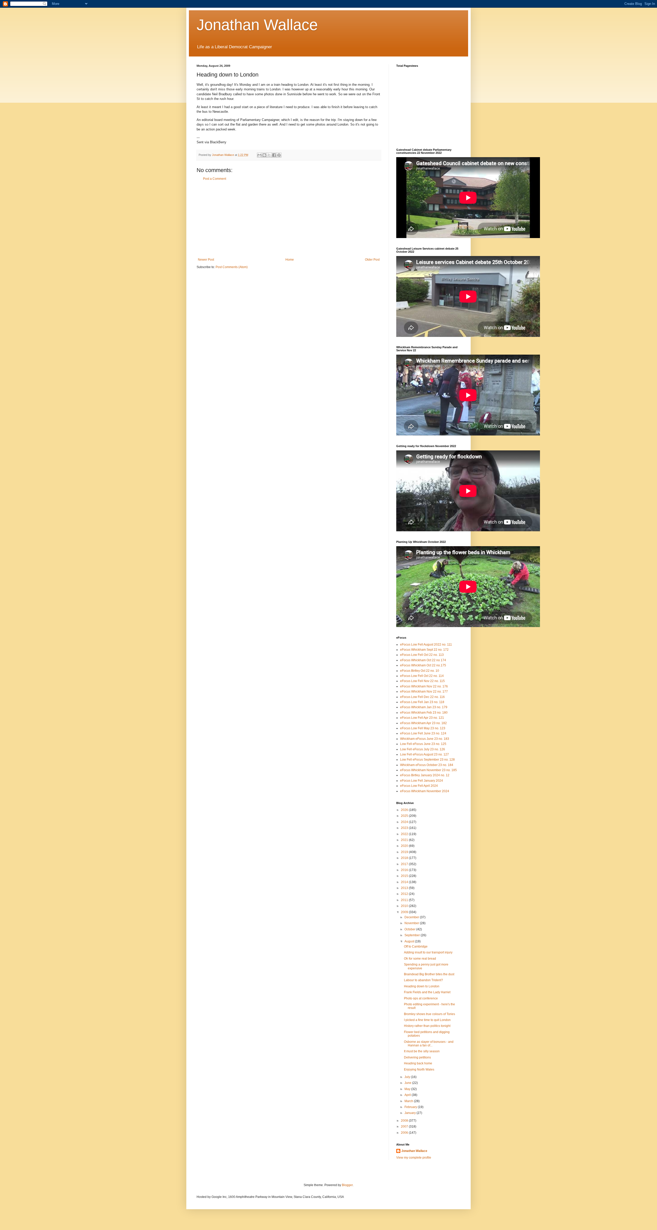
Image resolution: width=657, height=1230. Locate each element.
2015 (405, 876)
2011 (405, 900)
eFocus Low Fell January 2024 (421, 780)
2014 (405, 882)
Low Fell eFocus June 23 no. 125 (423, 744)
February (411, 1107)
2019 (405, 852)
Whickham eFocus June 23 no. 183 (424, 739)
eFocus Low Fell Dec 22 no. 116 (422, 697)
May (407, 1089)
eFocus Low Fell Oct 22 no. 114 (422, 676)
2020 (405, 846)
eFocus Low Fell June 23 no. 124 (423, 733)
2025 (405, 816)
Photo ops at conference (421, 998)
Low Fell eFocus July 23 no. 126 (422, 749)
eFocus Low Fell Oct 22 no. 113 (422, 655)
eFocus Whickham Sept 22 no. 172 (424, 649)
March (409, 1101)
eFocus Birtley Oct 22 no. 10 (419, 671)
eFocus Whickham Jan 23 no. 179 (423, 707)
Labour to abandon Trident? (423, 980)
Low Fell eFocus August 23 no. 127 (424, 754)
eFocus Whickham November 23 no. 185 (428, 770)
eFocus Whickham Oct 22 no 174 (423, 660)
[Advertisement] (288, 219)
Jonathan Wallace (257, 24)
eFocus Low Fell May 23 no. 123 (422, 728)
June (408, 1083)
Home (289, 259)
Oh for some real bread (420, 958)
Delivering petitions (417, 1057)
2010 (405, 906)
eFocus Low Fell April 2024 (419, 786)
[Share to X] (269, 155)
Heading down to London (421, 986)
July (407, 1077)
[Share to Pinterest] (279, 155)
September (412, 935)
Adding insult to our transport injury (428, 952)
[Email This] (259, 155)
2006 (405, 1132)
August (409, 941)
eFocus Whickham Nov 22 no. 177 (424, 691)
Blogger (347, 1185)
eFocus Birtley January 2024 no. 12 (424, 775)
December (412, 917)
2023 (405, 828)
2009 (405, 912)
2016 (405, 870)
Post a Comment (214, 179)
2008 (405, 1120)
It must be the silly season (422, 1051)
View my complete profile (413, 1157)
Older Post (372, 259)
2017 (405, 864)
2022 (405, 834)
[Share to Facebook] (274, 155)
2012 (405, 894)
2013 (405, 888)
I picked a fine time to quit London (427, 1020)
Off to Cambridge (416, 946)
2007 (405, 1126)
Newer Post (206, 259)
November (412, 923)
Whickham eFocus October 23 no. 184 (426, 765)
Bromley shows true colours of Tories (429, 1014)
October (410, 929)
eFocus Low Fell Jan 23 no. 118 (422, 702)
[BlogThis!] (264, 155)
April (408, 1095)
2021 (405, 840)
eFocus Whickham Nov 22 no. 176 (424, 686)
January (410, 1113)
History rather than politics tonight (427, 1026)
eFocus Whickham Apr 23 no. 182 (423, 723)
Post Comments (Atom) (232, 267)
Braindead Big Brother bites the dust (429, 974)
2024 (405, 822)
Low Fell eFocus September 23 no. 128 (427, 759)
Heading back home (418, 1063)
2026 (405, 810)
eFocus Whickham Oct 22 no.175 (423, 665)
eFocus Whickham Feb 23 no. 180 (424, 712)
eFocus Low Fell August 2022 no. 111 (426, 644)
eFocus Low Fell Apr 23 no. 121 (422, 718)
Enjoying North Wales (419, 1069)
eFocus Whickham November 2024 (424, 791)
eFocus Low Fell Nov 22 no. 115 (422, 681)
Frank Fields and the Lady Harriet (427, 992)
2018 (405, 858)
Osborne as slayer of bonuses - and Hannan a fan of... (428, 1043)
